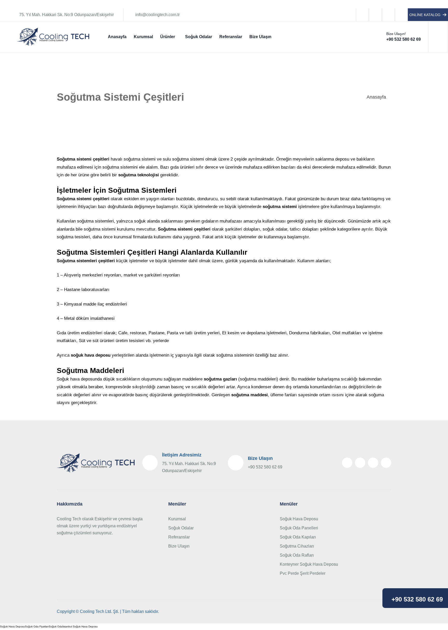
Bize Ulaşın (260, 36)
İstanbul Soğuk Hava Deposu (80, 626)
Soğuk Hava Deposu (299, 519)
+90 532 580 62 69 (417, 599)
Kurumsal (143, 36)
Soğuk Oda (55, 626)
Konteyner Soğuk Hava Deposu (309, 564)
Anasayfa (117, 36)
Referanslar (230, 36)
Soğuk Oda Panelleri (299, 528)
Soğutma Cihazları (297, 546)
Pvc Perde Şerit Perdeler (302, 573)
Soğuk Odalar (198, 36)
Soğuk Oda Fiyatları (37, 626)
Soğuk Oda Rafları (297, 555)
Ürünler (167, 36)
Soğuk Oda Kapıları (298, 537)
